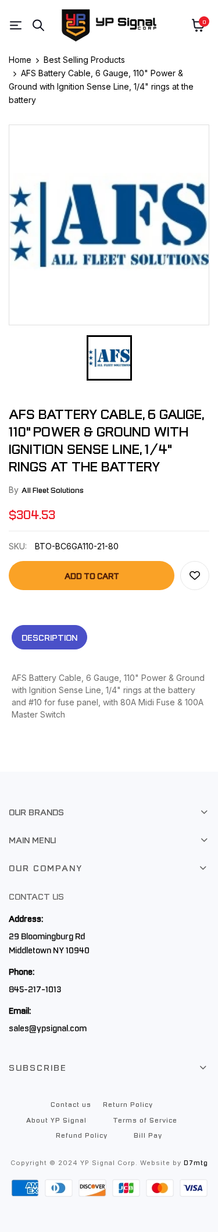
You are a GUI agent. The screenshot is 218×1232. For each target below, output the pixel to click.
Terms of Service (145, 1120)
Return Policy (128, 1104)
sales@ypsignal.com (48, 1027)
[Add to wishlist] (194, 575)
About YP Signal (56, 1120)
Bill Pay (148, 1135)
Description (49, 637)
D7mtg (196, 1162)
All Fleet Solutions (53, 490)
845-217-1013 (35, 989)
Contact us (71, 1104)
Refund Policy (82, 1135)
